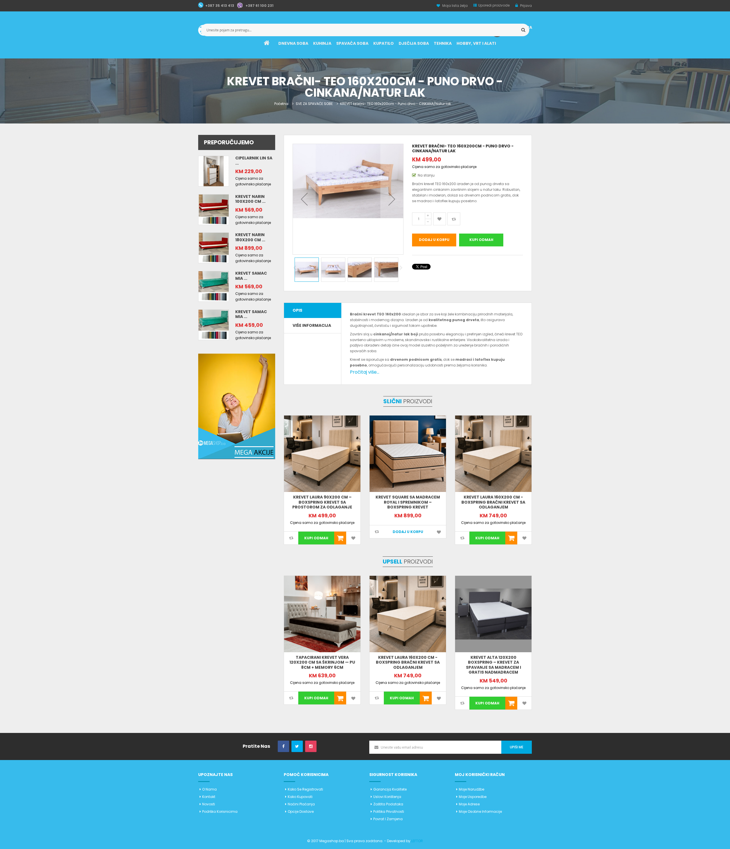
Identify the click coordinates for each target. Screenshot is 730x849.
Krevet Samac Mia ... (251, 275)
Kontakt (208, 796)
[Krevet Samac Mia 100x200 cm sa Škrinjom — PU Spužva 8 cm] (213, 324)
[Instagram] (311, 746)
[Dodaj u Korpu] (340, 538)
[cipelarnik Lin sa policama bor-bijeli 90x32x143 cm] (213, 170)
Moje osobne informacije (480, 811)
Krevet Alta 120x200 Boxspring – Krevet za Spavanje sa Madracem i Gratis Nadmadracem (493, 665)
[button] (304, 199)
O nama (209, 789)
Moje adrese (469, 804)
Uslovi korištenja (387, 796)
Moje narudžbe (471, 789)
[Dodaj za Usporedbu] (453, 218)
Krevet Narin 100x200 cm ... (250, 199)
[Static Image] (236, 406)
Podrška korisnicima (220, 811)
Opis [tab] (297, 310)
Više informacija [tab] (312, 325)
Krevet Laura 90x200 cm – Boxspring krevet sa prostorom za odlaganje (322, 502)
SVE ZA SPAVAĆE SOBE (314, 103)
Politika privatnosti (388, 811)
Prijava (525, 5)
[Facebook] (283, 746)
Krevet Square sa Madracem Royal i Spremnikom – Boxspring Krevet (408, 502)
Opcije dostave (301, 811)
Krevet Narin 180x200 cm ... (250, 237)
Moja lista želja (455, 5)
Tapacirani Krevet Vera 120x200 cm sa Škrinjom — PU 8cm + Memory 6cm (322, 662)
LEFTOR (417, 840)
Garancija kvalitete (390, 789)
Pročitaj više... (364, 372)
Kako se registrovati (305, 789)
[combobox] (365, 30)
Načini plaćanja (301, 804)
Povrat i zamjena (388, 818)
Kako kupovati (300, 796)
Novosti (208, 804)
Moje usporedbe (472, 796)
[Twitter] (297, 746)
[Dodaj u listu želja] (439, 218)
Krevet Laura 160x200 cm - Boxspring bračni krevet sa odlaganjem (493, 502)
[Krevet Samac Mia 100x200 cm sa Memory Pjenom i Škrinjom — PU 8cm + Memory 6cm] (213, 285)
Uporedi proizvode (494, 5)
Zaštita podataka (388, 804)
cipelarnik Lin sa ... (253, 160)
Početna (281, 103)
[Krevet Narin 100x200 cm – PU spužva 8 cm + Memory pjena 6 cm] (213, 209)
